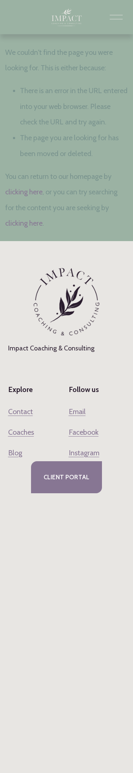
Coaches (21, 432)
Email (77, 411)
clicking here (23, 191)
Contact (20, 411)
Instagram (84, 452)
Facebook (84, 432)
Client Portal (66, 477)
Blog (15, 452)
